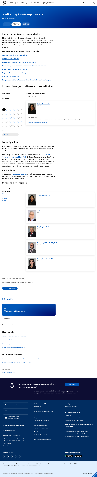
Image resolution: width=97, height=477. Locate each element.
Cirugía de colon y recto (10, 59)
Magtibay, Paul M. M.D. (44, 227)
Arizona (4, 193)
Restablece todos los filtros (10, 134)
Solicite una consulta (10, 288)
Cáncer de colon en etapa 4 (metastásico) (14, 336)
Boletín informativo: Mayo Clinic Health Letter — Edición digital (20, 359)
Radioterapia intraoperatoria (22, 14)
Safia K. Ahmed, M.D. (43, 104)
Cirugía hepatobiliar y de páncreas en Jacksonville (19, 62)
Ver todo (4, 200)
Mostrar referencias (8, 325)
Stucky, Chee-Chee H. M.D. (45, 259)
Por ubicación (5, 98)
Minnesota (4, 198)
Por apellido (5, 106)
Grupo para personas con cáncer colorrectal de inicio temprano (24, 66)
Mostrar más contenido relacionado (12, 347)
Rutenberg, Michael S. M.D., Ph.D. (47, 243)
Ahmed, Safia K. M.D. (43, 195)
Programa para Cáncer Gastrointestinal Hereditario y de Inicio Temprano (27, 80)
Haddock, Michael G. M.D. (45, 211)
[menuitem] (6, 24)
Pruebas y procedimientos (10, 8)
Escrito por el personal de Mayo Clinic (13, 278)
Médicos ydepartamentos (16, 24)
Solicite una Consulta (10, 18)
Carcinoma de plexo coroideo (10, 340)
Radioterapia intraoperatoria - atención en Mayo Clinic (18, 282)
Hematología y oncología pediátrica (14, 69)
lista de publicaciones (19, 174)
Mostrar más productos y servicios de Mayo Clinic (16, 363)
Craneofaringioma (7, 344)
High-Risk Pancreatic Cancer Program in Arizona (19, 73)
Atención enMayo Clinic (26, 24)
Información (7, 24)
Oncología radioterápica (10, 76)
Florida (4, 196)
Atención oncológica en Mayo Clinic (14, 55)
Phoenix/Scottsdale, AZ (10, 102)
